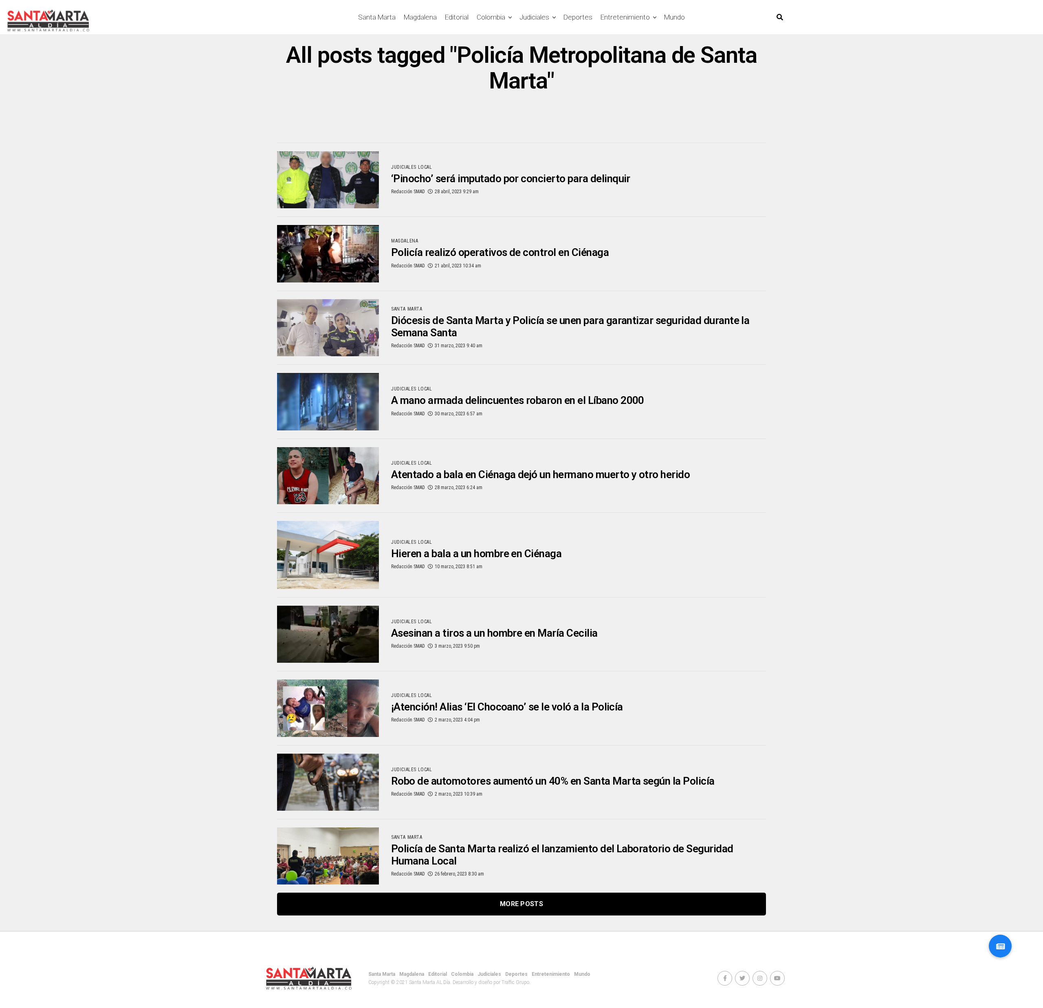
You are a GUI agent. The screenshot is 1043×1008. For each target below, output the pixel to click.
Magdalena (420, 17)
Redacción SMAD (408, 191)
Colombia (491, 17)
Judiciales (534, 17)
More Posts (521, 904)
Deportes (577, 17)
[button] (1000, 946)
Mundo (674, 17)
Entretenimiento (625, 17)
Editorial (457, 17)
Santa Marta (377, 17)
